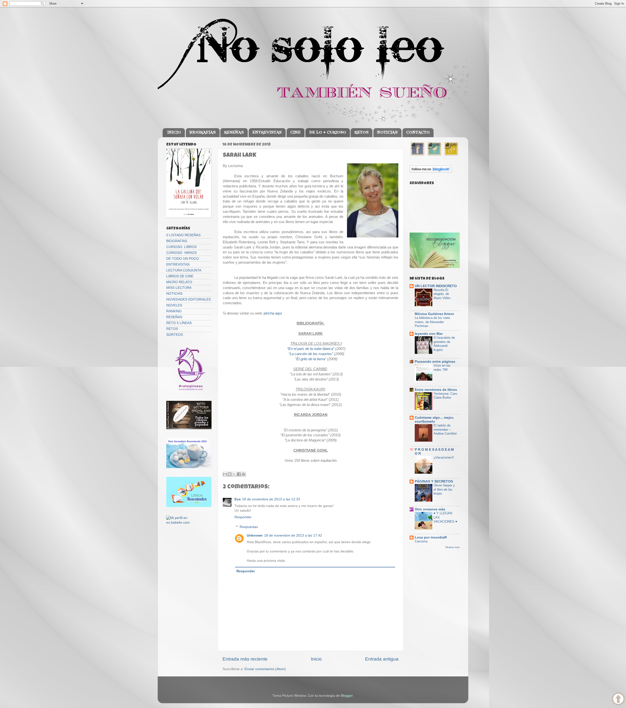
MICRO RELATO (179, 282)
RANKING (174, 311)
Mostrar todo (453, 547)
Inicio (316, 659)
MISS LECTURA (178, 288)
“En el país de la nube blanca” (310, 349)
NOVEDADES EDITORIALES (188, 299)
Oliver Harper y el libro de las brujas (444, 489)
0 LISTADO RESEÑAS (183, 235)
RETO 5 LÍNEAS (179, 323)
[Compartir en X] (234, 474)
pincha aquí (272, 313)
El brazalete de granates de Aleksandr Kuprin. (444, 344)
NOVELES (174, 305)
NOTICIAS (387, 132)
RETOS (361, 132)
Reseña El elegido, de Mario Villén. (442, 294)
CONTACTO (418, 132)
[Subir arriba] (618, 699)
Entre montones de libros (436, 390)
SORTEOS (174, 335)
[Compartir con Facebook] (238, 474)
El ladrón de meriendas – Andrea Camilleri (445, 429)
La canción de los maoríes (311, 354)
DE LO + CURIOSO (327, 132)
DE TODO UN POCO (182, 258)
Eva (238, 499)
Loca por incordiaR (431, 537)
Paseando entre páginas (435, 361)
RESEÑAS (234, 132)
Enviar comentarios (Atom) (265, 669)
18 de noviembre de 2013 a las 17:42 (293, 535)
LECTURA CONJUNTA (183, 270)
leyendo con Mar (429, 334)
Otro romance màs (430, 509)
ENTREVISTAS (267, 132)
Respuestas (249, 527)
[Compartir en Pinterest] (243, 474)
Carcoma (421, 541)
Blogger (347, 695)
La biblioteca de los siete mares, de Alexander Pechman (432, 322)
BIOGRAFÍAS (176, 241)
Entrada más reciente (245, 659)
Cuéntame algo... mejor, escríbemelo (434, 419)
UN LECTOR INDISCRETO (436, 286)
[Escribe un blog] (229, 474)
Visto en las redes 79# (442, 367)
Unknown (255, 535)
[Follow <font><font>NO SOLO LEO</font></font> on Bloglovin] (431, 171)
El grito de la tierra (310, 359)
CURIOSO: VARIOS (181, 253)
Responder (243, 517)
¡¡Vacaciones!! (444, 457)
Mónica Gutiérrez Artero (434, 314)
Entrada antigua (382, 659)
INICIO (174, 132)
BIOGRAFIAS (203, 132)
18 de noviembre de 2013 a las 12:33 (271, 499)
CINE (295, 132)
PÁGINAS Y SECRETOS (434, 481)
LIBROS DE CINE (179, 276)
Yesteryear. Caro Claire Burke (445, 396)
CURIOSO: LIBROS (181, 247)
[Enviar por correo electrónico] (225, 474)
